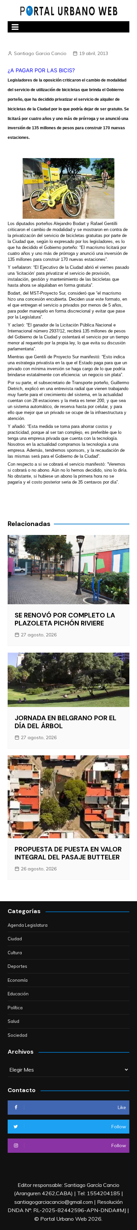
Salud (13, 1021)
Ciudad (15, 938)
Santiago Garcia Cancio (40, 53)
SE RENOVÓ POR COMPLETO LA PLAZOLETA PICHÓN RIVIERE (65, 619)
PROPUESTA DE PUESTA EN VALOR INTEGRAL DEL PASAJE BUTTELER (68, 853)
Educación (18, 993)
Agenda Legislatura (28, 925)
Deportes (17, 966)
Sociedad (17, 1035)
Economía (18, 980)
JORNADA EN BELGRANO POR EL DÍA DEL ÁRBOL (65, 722)
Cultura (15, 952)
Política (15, 1007)
